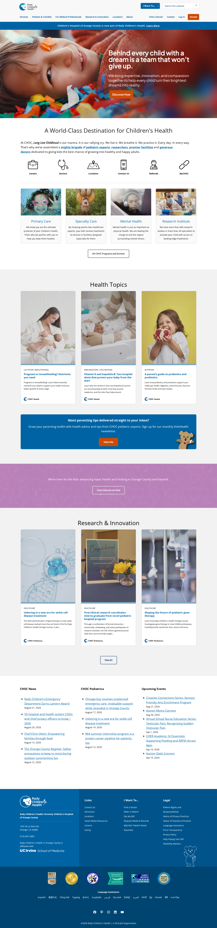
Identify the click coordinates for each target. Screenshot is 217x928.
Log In (181, 16)
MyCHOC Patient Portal (135, 825)
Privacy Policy (169, 834)
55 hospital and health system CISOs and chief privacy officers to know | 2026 (48, 718)
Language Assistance (173, 825)
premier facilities (141, 147)
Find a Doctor (156, 16)
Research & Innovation (97, 16)
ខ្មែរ (151, 897)
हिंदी (166, 897)
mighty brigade (71, 147)
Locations (118, 16)
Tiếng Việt (64, 897)
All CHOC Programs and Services (108, 253)
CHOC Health (32, 399)
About (129, 16)
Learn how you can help (108, 490)
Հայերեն (96, 897)
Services (24, 16)
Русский (117, 897)
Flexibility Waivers (172, 843)
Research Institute (176, 221)
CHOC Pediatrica (33, 641)
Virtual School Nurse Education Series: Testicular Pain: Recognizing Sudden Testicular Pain (171, 723)
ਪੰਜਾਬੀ (144, 897)
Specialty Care (86, 221)
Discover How (121, 94)
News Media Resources (96, 820)
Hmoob (158, 897)
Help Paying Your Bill (173, 839)
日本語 (127, 897)
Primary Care (41, 221)
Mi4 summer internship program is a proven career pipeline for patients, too (109, 738)
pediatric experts (98, 147)
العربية (136, 897)
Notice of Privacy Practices (176, 816)
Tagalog (76, 897)
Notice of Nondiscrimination (177, 820)
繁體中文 (53, 897)
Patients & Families (42, 16)
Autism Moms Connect (161, 711)
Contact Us (90, 807)
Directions (90, 811)
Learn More (153, 25)
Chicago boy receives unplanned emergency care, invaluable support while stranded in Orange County (109, 703)
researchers (119, 147)
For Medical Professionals (68, 16)
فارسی (107, 897)
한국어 (86, 897)
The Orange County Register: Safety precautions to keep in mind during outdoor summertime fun (47, 753)
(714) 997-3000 (27, 836)
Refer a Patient (131, 811)
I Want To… (149, 5)
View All (108, 660)
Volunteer (128, 830)
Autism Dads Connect (160, 753)
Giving (88, 830)
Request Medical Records (136, 820)
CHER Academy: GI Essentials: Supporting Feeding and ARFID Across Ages (171, 740)
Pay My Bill (129, 816)
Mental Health (131, 221)
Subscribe (108, 442)
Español (42, 897)
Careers (171, 16)
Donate (193, 16)
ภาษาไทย (175, 897)
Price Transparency (172, 830)
